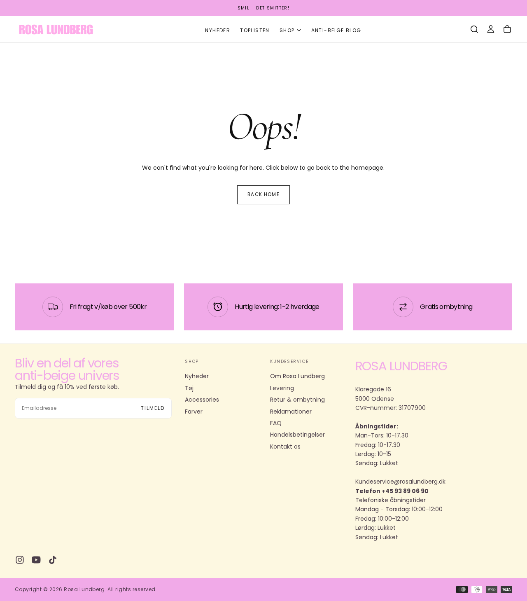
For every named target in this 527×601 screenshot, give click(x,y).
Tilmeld (153, 408)
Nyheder (217, 30)
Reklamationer (291, 411)
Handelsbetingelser (297, 434)
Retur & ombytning (297, 399)
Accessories (202, 399)
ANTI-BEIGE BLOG (336, 30)
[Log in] (491, 29)
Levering (282, 388)
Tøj (189, 388)
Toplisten (255, 30)
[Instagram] (20, 560)
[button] (474, 29)
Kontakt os (285, 446)
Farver (194, 411)
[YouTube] (36, 560)
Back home (263, 194)
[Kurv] (507, 29)
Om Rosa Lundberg (297, 376)
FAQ (276, 423)
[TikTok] (53, 560)
